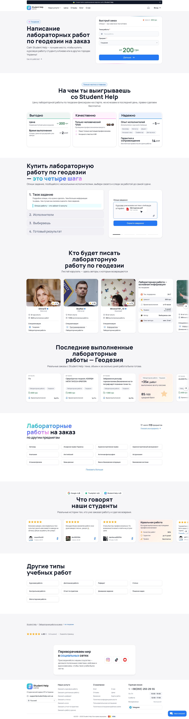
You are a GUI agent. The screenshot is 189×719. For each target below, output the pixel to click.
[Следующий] (185, 306)
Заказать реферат (64, 696)
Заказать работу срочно (67, 710)
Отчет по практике (71, 591)
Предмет (102, 38)
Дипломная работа (71, 583)
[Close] (160, 2)
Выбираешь (42, 223)
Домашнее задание (105, 591)
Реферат (101, 583)
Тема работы (104, 29)
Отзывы (96, 692)
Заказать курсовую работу (68, 689)
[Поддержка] (148, 8)
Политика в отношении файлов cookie (107, 707)
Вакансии (96, 696)
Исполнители (43, 203)
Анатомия (33, 454)
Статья (135, 583)
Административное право (108, 447)
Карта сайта (115, 696)
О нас (113, 689)
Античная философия (106, 454)
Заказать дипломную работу (68, 692)
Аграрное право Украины (73, 447)
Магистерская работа (37, 599)
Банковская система (140, 462)
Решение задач (138, 591)
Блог (95, 689)
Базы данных (69, 462)
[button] (54, 8)
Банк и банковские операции (109, 462)
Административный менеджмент (145, 447)
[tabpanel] (129, 44)
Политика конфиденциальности (105, 699)
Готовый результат (47, 232)
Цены (113, 692)
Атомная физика (35, 462)
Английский (68, 454)
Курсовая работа (35, 583)
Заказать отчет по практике (68, 707)
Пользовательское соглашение (105, 703)
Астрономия (137, 454)
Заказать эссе (63, 703)
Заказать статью (64, 699)
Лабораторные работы (37, 330)
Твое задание (43, 193)
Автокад (32, 447)
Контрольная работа (37, 591)
